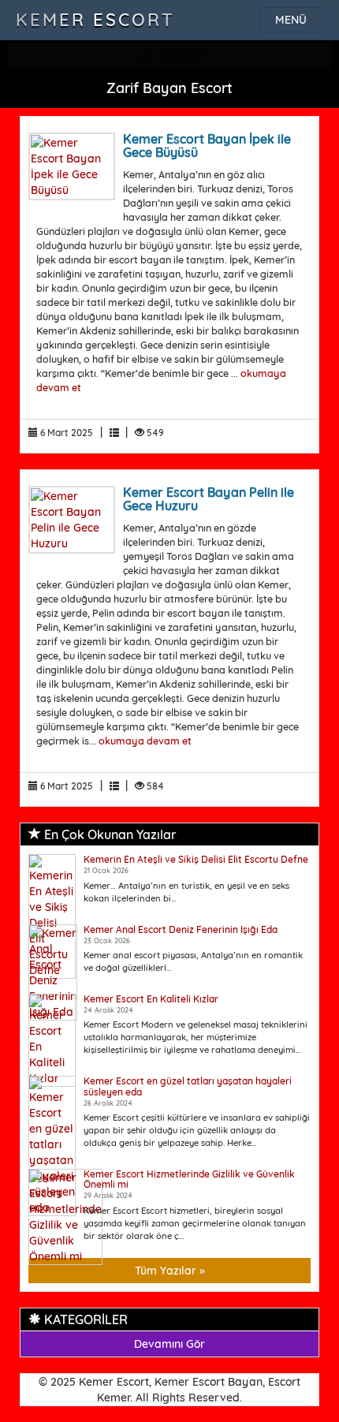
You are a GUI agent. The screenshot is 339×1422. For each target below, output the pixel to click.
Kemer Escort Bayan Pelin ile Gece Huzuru (208, 499)
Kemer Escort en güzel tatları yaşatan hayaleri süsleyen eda (188, 1086)
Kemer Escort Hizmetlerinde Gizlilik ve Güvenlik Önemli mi (189, 1179)
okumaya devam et (145, 740)
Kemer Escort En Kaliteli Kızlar (151, 999)
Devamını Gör (169, 1344)
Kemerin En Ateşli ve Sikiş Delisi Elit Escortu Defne (196, 859)
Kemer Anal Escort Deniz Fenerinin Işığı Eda (181, 929)
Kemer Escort (95, 20)
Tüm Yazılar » (170, 1270)
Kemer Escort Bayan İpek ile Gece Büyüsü (207, 146)
